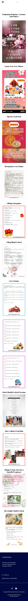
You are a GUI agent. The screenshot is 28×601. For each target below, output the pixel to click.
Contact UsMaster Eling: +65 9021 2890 (9, 576)
